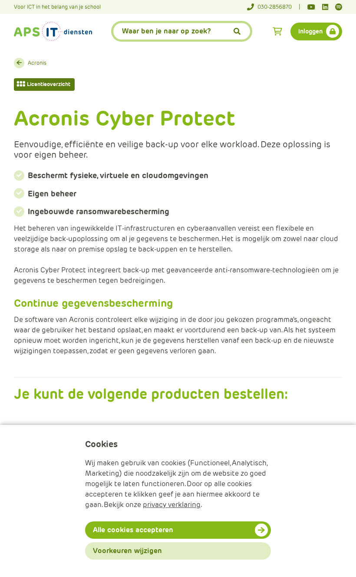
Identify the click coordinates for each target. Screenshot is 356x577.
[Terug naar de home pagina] (53, 31)
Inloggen (310, 31)
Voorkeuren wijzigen (127, 550)
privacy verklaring (172, 504)
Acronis (37, 63)
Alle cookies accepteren (133, 529)
